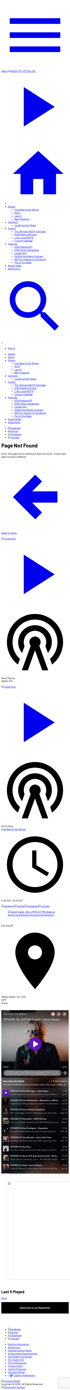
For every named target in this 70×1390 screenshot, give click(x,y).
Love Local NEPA (24, 237)
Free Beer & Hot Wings (26, 209)
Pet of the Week (23, 262)
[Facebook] (14, 428)
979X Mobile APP (23, 246)
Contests (13, 222)
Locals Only (20, 253)
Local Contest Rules (25, 225)
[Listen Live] (35, 572)
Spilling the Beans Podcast (28, 256)
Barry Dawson (21, 218)
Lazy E (18, 215)
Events (12, 228)
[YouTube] (13, 437)
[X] (13, 431)
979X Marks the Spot (25, 234)
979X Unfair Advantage (26, 250)
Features (12, 243)
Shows (11, 206)
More (4, 1298)
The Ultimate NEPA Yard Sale (30, 231)
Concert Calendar (23, 240)
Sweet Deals (14, 265)
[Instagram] (14, 434)
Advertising (14, 268)
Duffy (17, 212)
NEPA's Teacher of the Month (30, 259)
